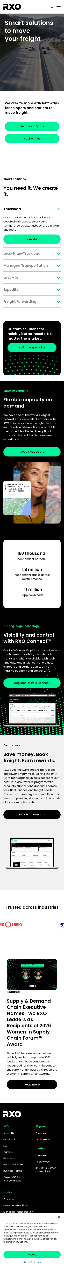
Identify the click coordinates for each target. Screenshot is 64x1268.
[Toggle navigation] (58, 6)
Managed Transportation (25, 265)
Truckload (12, 209)
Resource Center (13, 1164)
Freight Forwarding (19, 301)
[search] (52, 6)
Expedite (11, 289)
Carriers (8, 1152)
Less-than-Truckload (21, 253)
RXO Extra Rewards (32, 814)
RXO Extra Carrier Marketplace (45, 1169)
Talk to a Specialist (32, 347)
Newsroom (9, 1158)
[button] (59, 1217)
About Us (8, 1133)
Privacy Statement (32, 1262)
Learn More (32, 239)
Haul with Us (32, 139)
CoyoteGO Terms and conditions (14, 1178)
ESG (5, 1145)
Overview (41, 1133)
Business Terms (12, 1171)
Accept (32, 1254)
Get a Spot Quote (32, 126)
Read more (32, 1084)
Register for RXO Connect (32, 683)
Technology (42, 1139)
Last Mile (10, 277)
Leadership (9, 1139)
